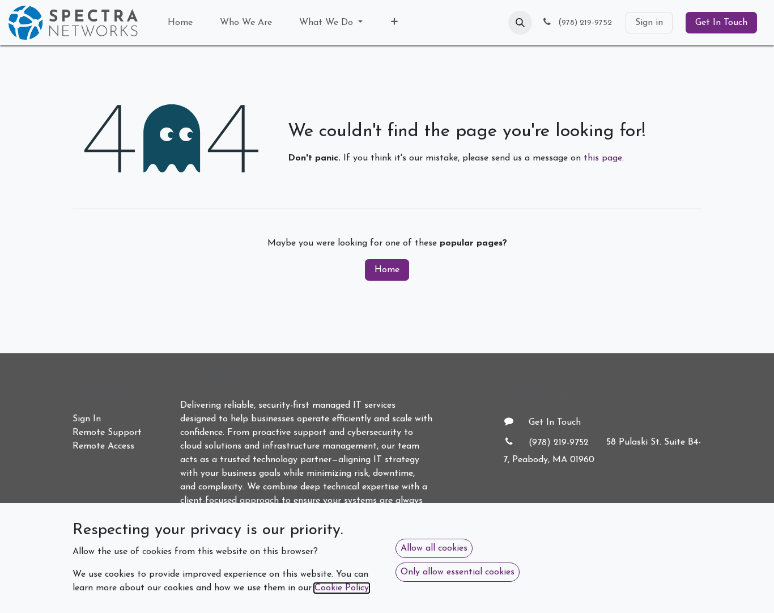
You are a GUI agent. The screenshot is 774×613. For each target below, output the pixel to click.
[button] (520, 23)
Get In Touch (721, 22)
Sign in (649, 22)
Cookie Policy (341, 588)
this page (603, 158)
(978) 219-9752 (559, 442)
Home (387, 269)
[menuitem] (180, 22)
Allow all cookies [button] (434, 548)
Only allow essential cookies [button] (457, 572)
